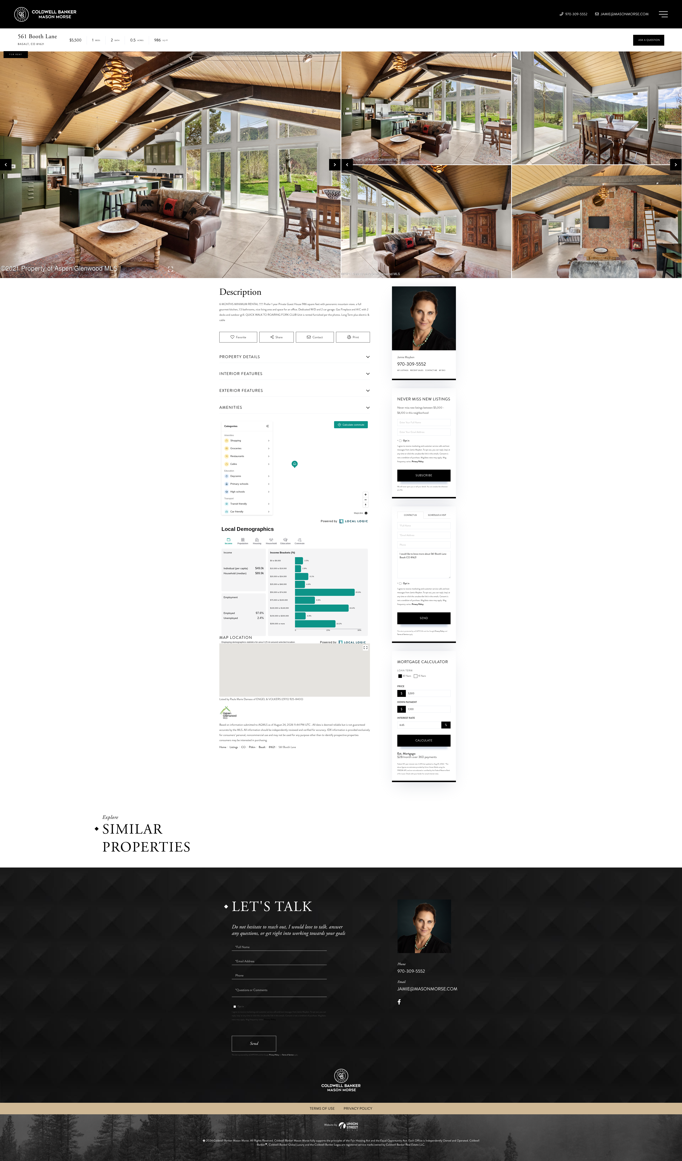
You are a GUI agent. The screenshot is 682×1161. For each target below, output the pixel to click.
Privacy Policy (417, 461)
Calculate (423, 740)
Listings (234, 747)
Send (424, 618)
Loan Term (405, 670)
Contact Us (410, 515)
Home (222, 747)
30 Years (407, 676)
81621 (272, 747)
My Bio (442, 370)
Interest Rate (406, 718)
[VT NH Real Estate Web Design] (341, 1126)
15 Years (422, 676)
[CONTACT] (648, 40)
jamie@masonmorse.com (624, 14)
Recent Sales (416, 370)
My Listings (402, 370)
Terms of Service (403, 634)
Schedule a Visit (437, 515)
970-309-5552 (576, 14)
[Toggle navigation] (663, 14)
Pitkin (252, 747)
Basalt (262, 747)
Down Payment (407, 702)
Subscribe (424, 475)
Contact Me (431, 370)
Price (400, 686)
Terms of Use (322, 1108)
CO (243, 747)
